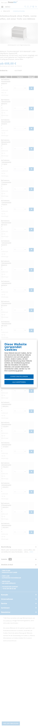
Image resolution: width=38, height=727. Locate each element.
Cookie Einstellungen (19, 376)
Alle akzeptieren (19, 382)
